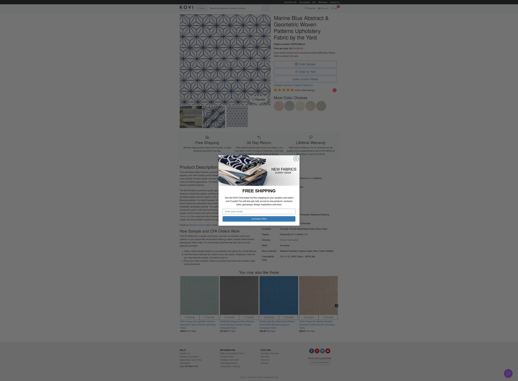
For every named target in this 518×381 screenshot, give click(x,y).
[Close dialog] (296, 158)
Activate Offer (259, 218)
